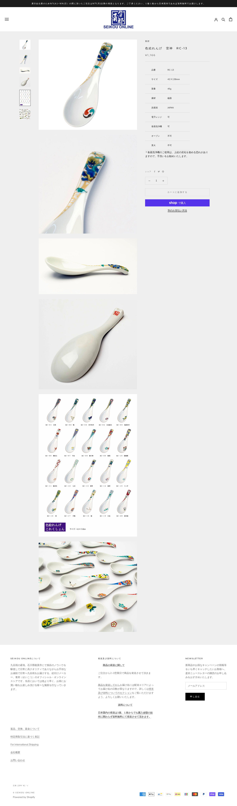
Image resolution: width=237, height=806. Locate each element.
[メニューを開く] (7, 19)
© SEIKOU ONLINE (24, 792)
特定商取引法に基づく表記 (25, 736)
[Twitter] (159, 172)
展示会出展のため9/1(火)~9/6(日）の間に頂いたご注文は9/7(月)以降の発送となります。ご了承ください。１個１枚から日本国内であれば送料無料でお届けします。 (119, 3)
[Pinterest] (163, 172)
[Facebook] (155, 172)
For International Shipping (24, 744)
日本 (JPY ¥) (19, 786)
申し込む (195, 696)
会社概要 (15, 752)
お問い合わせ (17, 760)
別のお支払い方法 (177, 210)
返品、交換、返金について (25, 728)
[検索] (223, 19)
